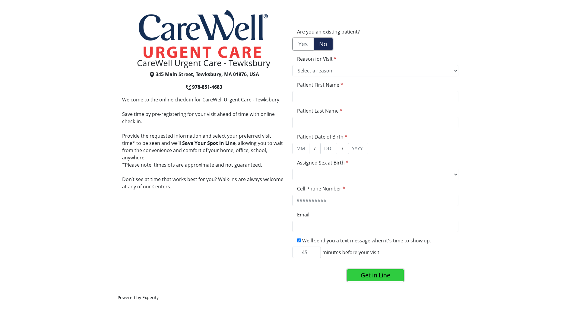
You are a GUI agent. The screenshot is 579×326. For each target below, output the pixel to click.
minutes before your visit (350, 252)
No (323, 44)
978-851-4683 (207, 87)
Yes (303, 44)
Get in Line (375, 275)
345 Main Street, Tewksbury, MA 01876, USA (207, 74)
